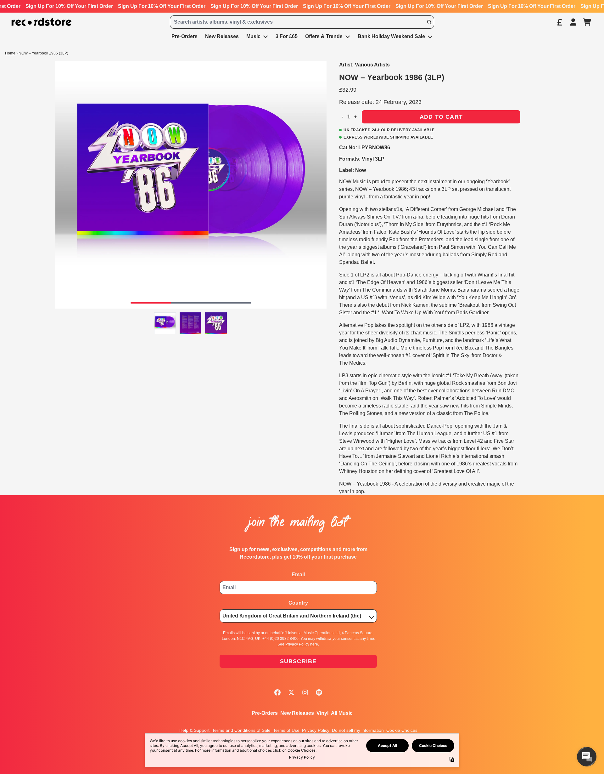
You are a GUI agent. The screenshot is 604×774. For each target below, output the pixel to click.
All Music (342, 713)
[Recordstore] (41, 22)
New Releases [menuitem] (222, 36)
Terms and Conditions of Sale (241, 730)
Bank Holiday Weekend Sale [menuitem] (391, 36)
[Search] (429, 22)
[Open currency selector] (559, 22)
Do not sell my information (358, 730)
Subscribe (298, 661)
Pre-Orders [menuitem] (184, 36)
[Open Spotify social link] (319, 692)
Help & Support (194, 730)
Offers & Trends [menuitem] (324, 36)
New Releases (297, 713)
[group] (165, 323)
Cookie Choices (401, 730)
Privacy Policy (315, 730)
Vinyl (322, 713)
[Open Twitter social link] (291, 692)
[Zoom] (191, 185)
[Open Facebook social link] (277, 692)
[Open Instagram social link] (305, 692)
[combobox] (302, 22)
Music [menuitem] (253, 36)
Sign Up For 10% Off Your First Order (69, 6)
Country (298, 603)
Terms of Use (286, 730)
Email (298, 574)
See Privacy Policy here (297, 644)
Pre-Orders (265, 713)
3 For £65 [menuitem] (287, 36)
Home (10, 53)
